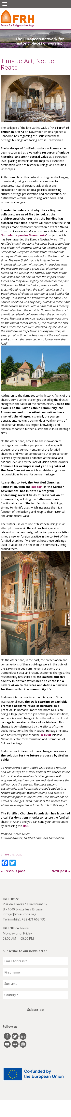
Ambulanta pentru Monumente (24, 235)
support (37, 487)
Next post (61, 871)
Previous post (13, 871)
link (25, 826)
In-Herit (45, 735)
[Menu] (4, 4)
